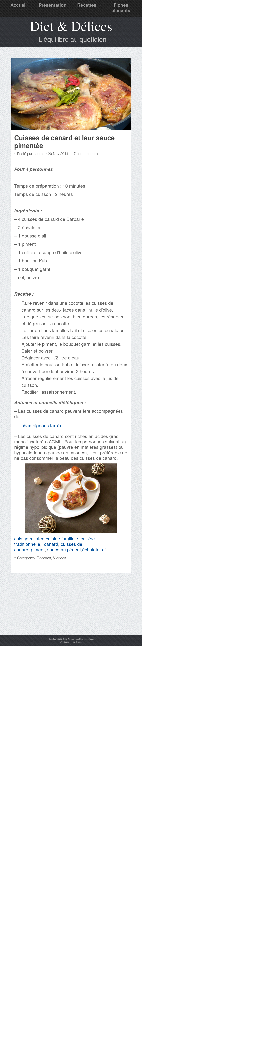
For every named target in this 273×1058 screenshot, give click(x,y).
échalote (91, 549)
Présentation (53, 5)
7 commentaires (87, 153)
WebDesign (64, 642)
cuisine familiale (62, 538)
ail (104, 549)
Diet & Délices (71, 26)
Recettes (86, 5)
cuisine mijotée (29, 538)
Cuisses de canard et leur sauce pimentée (64, 141)
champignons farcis (41, 425)
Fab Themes (77, 642)
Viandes (59, 557)
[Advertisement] (71, 613)
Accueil (18, 5)
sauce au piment (64, 549)
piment (38, 549)
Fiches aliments (121, 8)
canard (51, 544)
